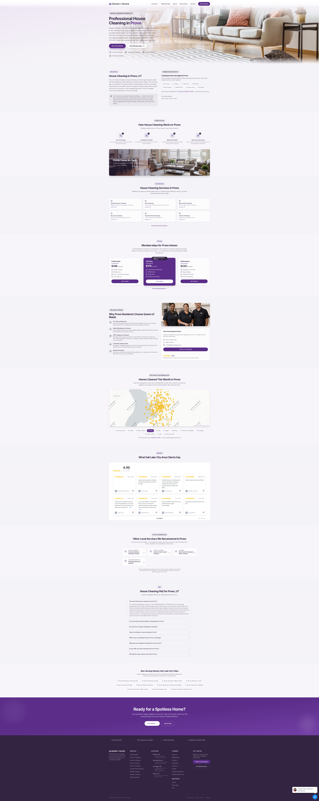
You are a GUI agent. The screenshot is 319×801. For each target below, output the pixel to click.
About (175, 4)
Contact (192, 4)
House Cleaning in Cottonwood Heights (170, 685)
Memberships (165, 4)
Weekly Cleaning (134, 777)
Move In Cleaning (135, 763)
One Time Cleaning (135, 757)
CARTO (208, 425)
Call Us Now (168, 723)
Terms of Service (199, 797)
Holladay (201, 430)
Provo (151, 430)
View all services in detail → (159, 225)
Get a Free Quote (117, 46)
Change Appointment (178, 771)
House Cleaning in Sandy (150, 681)
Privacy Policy (190, 797)
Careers (174, 768)
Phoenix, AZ (156, 754)
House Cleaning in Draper (124, 685)
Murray (175, 430)
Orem (158, 430)
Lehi (160, 434)
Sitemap (208, 797)
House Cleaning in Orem (195, 681)
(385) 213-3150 (170, 342)
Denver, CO (156, 773)
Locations (174, 760)
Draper (167, 430)
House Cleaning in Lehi (160, 689)
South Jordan (151, 434)
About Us (174, 754)
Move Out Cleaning (135, 766)
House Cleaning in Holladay (195, 685)
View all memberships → (159, 288)
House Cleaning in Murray (145, 685)
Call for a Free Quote (185, 349)
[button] (207, 420)
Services (154, 4)
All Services (175, 763)
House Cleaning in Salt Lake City (128, 681)
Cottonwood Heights (188, 430)
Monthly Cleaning (134, 771)
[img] (159, 408)
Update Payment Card (178, 774)
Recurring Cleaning (135, 760)
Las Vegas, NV (157, 766)
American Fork (170, 434)
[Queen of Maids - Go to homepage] (119, 4)
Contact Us (175, 766)
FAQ (173, 788)
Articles (174, 782)
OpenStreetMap (202, 425)
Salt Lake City (121, 430)
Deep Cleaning (134, 754)
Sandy (131, 430)
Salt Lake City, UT (158, 760)
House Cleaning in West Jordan (173, 681)
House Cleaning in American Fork (182, 689)
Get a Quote (204, 4)
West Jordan (141, 430)
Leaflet (196, 425)
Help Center (183, 4)
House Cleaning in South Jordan (138, 689)
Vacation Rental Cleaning (137, 768)
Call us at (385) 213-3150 (186, 91)
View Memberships (135, 46)
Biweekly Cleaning (135, 774)
